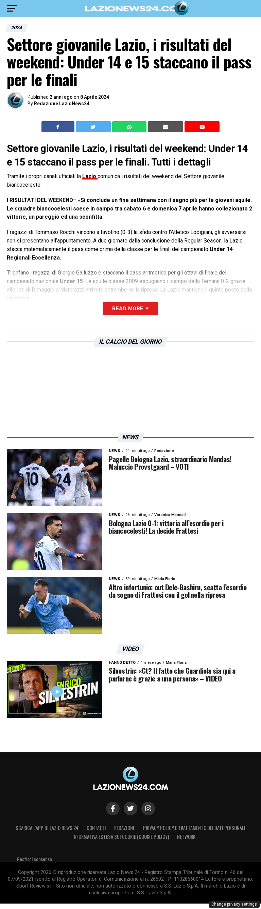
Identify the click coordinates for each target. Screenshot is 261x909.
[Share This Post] (130, 126)
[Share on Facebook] (58, 126)
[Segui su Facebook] (113, 808)
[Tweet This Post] (94, 126)
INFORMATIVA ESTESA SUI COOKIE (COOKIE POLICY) (120, 836)
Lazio (90, 176)
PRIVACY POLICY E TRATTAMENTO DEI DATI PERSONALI (194, 827)
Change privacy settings (234, 904)
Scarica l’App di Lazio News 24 (47, 827)
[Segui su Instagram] (148, 808)
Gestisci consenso (34, 859)
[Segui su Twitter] (130, 808)
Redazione (124, 827)
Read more (127, 308)
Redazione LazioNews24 (61, 103)
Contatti (96, 827)
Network (186, 836)
